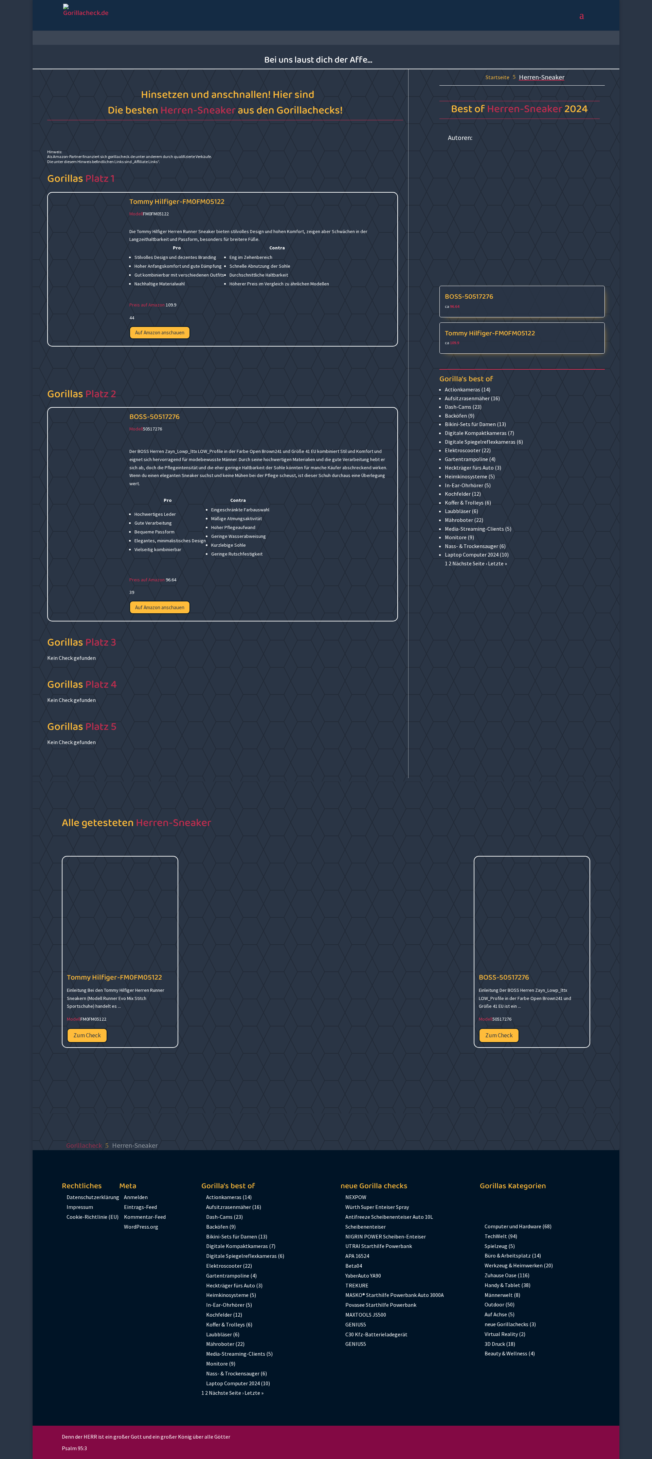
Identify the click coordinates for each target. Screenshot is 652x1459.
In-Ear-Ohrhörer (464, 485)
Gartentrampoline (466, 459)
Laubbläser (458, 511)
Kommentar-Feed (145, 1216)
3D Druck (495, 1343)
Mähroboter (459, 519)
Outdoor (494, 1304)
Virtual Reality (501, 1334)
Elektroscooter (463, 450)
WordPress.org (141, 1226)
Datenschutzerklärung (93, 1197)
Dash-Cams (458, 406)
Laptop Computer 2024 (472, 554)
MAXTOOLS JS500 (365, 1314)
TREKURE (356, 1285)
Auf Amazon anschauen (159, 332)
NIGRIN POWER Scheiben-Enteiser (385, 1236)
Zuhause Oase (501, 1275)
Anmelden (136, 1197)
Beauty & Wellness (506, 1353)
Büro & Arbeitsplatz (508, 1255)
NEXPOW (355, 1197)
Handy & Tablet (502, 1285)
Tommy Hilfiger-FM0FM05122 (176, 202)
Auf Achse (496, 1314)
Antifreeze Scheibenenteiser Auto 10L (389, 1216)
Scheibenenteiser (365, 1226)
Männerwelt (499, 1294)
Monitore (456, 537)
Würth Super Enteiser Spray (377, 1206)
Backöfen (456, 415)
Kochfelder (458, 493)
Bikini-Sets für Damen (470, 424)
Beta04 (353, 1265)
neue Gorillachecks (506, 1324)
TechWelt (496, 1236)
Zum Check (87, 1035)
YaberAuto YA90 (363, 1275)
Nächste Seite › (469, 563)
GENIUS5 (355, 1324)
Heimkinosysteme (466, 476)
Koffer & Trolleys (464, 502)
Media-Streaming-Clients (474, 528)
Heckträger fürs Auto (469, 467)
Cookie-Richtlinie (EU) (93, 1216)
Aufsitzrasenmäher (467, 398)
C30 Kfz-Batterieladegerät (376, 1334)
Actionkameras (462, 389)
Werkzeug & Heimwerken (514, 1265)
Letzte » (497, 563)
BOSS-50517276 (154, 417)
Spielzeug (496, 1246)
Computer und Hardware (513, 1226)
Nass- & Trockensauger (471, 546)
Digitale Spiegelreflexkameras (480, 441)
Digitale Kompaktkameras (476, 432)
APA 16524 (357, 1255)
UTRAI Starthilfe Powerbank (378, 1246)
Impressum (80, 1206)
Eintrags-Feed (140, 1206)
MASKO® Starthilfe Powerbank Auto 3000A (394, 1294)
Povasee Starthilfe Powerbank (380, 1304)
